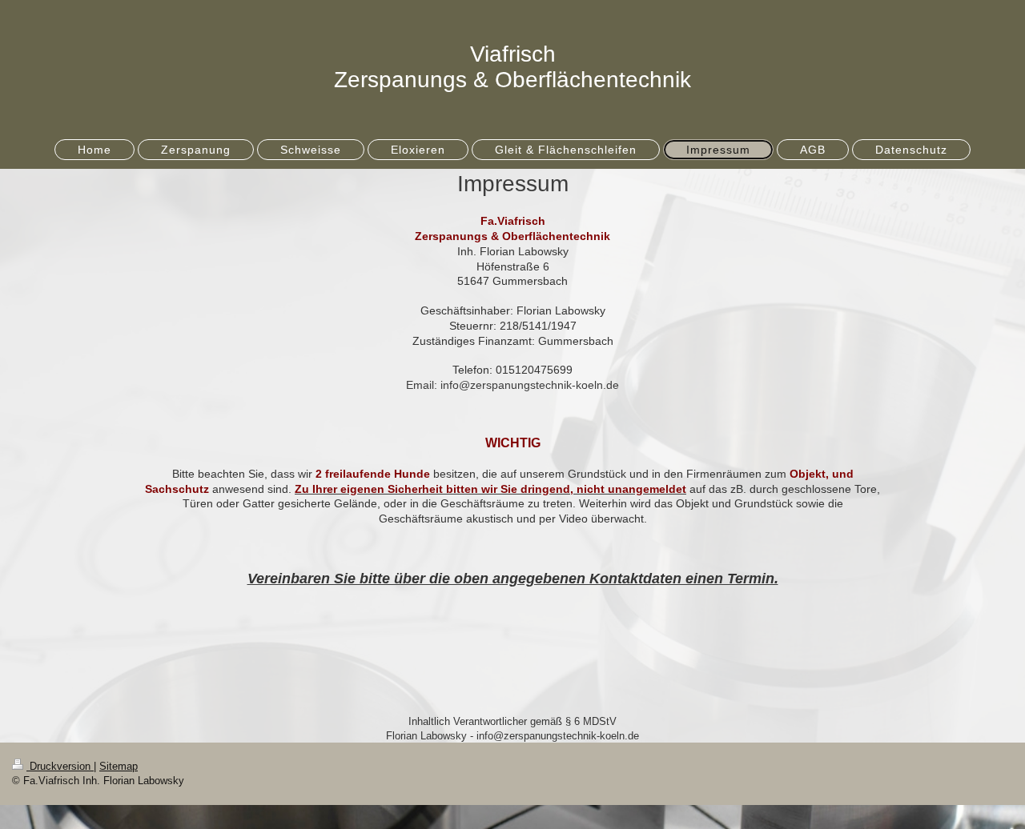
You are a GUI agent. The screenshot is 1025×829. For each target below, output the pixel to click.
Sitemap (118, 766)
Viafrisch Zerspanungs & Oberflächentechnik (512, 67)
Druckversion (60, 766)
